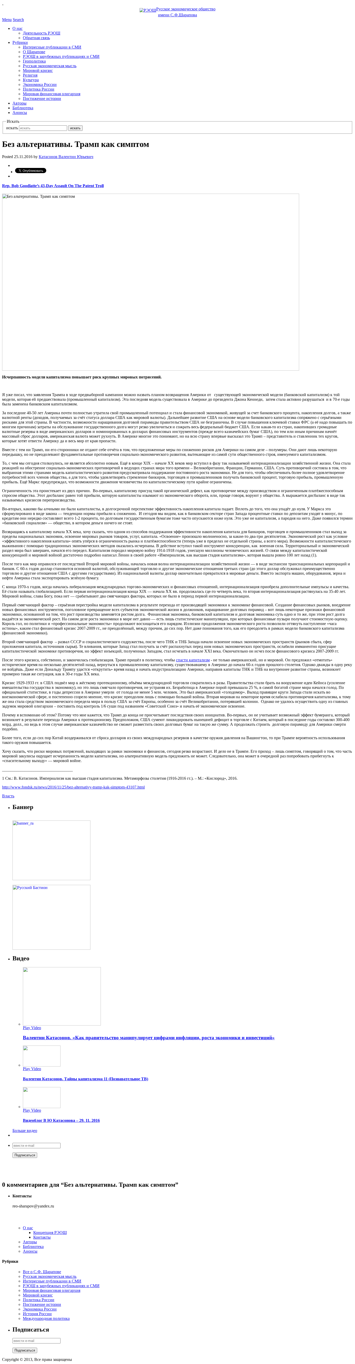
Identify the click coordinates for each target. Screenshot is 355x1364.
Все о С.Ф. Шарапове (42, 1272)
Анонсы (19, 112)
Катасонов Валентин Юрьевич (66, 156)
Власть (8, 796)
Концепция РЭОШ (50, 1232)
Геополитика (34, 61)
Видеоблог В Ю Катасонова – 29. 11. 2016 (61, 1120)
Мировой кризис (38, 70)
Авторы (19, 103)
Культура (31, 80)
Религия (30, 75)
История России (37, 1314)
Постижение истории (42, 98)
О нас (17, 28)
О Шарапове (34, 52)
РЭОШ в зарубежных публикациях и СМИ (61, 56)
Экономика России (40, 84)
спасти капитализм (193, 660)
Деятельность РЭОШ (41, 33)
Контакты (42, 1237)
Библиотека (22, 108)
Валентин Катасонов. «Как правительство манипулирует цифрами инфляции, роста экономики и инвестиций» (149, 1037)
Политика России (38, 89)
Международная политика (46, 1318)
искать (12, 128)
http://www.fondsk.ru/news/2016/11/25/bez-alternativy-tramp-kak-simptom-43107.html (73, 787)
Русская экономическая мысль (49, 66)
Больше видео (24, 1130)
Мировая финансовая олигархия (51, 94)
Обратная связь (36, 38)
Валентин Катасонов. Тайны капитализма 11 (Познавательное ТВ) (85, 1079)
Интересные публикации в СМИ (52, 47)
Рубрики (20, 42)
